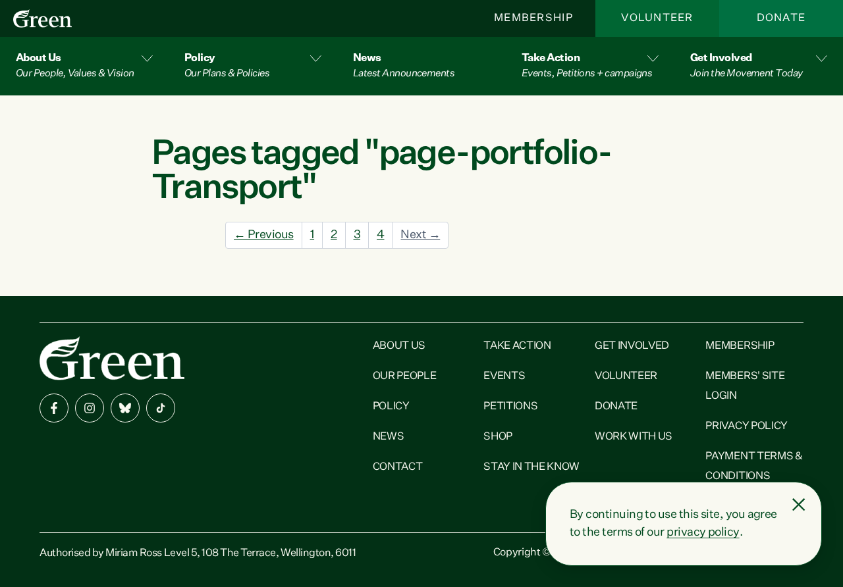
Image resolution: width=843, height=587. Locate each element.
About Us (399, 346)
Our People (405, 376)
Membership (533, 18)
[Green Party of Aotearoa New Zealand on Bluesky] (125, 408)
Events (504, 376)
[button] (84, 66)
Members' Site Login (744, 386)
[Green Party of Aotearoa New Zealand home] (112, 358)
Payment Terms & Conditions (753, 466)
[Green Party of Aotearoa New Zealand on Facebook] (54, 408)
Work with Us (633, 437)
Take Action (517, 346)
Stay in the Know (531, 467)
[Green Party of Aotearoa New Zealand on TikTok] (160, 408)
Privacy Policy (746, 426)
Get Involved (632, 346)
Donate (781, 18)
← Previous (264, 235)
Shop (497, 437)
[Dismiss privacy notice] (798, 504)
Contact (398, 467)
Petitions (510, 406)
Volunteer (657, 18)
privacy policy (702, 532)
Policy (391, 406)
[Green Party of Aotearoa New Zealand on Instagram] (89, 408)
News (388, 437)
